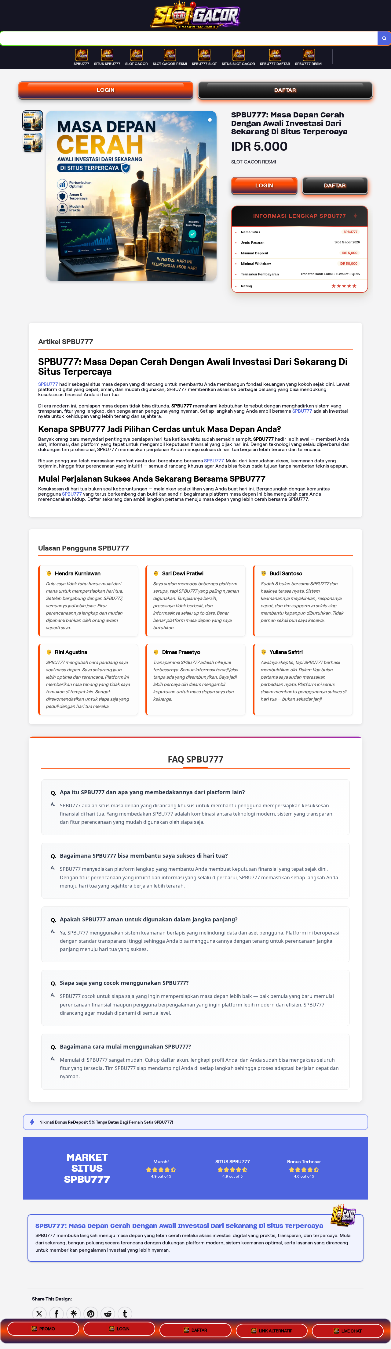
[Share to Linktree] (73, 1313)
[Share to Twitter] (39, 1313)
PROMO (47, 1330)
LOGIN (106, 90)
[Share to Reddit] (107, 1313)
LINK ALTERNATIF (275, 1330)
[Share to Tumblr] (125, 1313)
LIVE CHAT (352, 1329)
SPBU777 (48, 384)
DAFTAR (285, 90)
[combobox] (189, 38)
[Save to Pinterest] (90, 1313)
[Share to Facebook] (56, 1313)
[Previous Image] (51, 196)
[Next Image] (212, 196)
